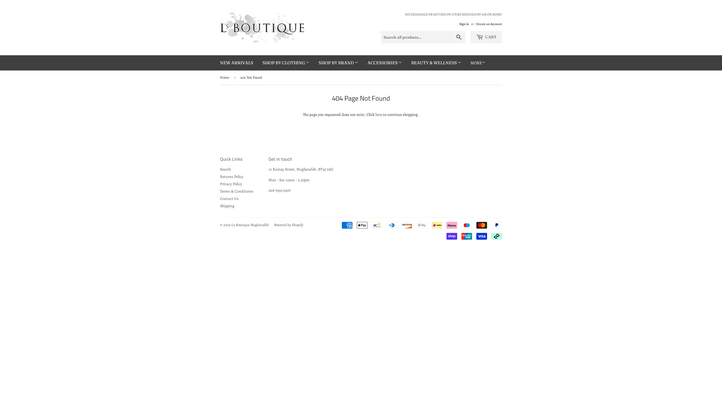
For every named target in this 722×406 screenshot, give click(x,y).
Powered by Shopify (288, 224)
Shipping (227, 206)
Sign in (464, 24)
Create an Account (489, 24)
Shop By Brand (337, 62)
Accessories (383, 62)
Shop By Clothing (284, 62)
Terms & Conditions (236, 191)
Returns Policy (231, 176)
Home (224, 77)
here (378, 114)
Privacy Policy (231, 184)
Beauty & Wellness (434, 62)
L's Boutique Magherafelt (250, 224)
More (476, 63)
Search (225, 169)
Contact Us (229, 198)
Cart (490, 36)
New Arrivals (236, 62)
